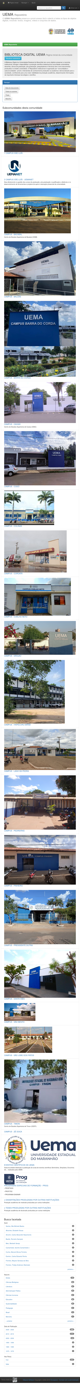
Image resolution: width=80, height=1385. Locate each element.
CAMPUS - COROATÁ (13, 573)
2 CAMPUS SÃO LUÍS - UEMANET (18, 179)
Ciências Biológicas (12, 1282)
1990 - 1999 (10, 1342)
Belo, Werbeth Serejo (13, 1243)
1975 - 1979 (10, 1351)
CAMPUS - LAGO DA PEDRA (16, 771)
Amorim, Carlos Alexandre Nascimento (18, 1235)
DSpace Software (28, 1380)
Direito (8, 1278)
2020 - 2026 (10, 1330)
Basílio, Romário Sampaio (14, 1239)
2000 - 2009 (10, 1338)
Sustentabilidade (11, 1304)
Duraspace (54, 1380)
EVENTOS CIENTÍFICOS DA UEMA (19, 1164)
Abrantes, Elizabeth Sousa (14, 1230)
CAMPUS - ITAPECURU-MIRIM (17, 724)
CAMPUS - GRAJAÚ (12, 655)
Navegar (24, 3)
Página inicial (13, 3)
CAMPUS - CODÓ (11, 486)
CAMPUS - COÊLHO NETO (15, 616)
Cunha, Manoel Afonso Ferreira (16, 1252)
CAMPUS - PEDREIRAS (14, 830)
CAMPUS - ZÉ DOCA (13, 1131)
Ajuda (33, 3)
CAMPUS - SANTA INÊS (14, 998)
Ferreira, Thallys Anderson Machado (18, 1265)
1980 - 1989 (10, 1347)
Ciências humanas (12, 1295)
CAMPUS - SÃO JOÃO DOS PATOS (19, 1055)
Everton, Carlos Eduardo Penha (16, 1256)
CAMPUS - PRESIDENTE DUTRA (18, 945)
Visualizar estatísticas (13, 58)
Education (9, 1299)
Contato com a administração (69, 1380)
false (7, 1364)
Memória (9, 1317)
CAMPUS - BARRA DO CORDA (17, 377)
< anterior (9, 1321)
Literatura (9, 1286)
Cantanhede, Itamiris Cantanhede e (17, 1248)
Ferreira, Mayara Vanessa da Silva (17, 1261)
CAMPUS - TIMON (12, 1123)
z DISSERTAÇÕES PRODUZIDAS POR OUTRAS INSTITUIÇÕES (31, 1199)
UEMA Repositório (10, 44)
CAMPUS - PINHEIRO (13, 885)
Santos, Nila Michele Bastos (15, 1226)
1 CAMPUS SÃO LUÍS (13, 153)
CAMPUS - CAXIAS (12, 424)
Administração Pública (13, 1291)
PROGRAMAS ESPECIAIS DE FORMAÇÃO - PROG (26, 1185)
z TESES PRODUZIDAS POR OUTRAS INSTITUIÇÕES (27, 1207)
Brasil (7, 1312)
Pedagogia (9, 1308)
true (7, 1360)
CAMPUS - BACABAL (13, 234)
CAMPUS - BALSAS (12, 296)
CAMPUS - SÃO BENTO (14, 1021)
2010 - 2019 (10, 1334)
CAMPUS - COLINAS (13, 526)
